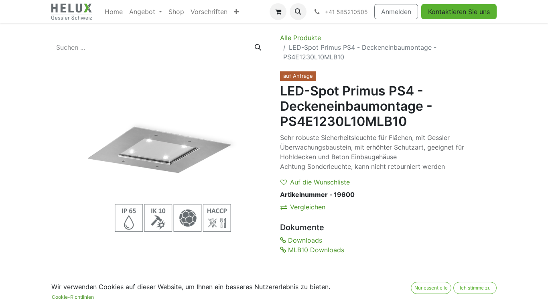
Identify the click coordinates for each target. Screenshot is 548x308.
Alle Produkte (300, 38)
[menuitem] (113, 12)
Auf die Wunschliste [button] (320, 182)
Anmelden (396, 12)
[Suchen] (258, 47)
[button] (298, 11)
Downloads (304, 240)
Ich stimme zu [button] (475, 288)
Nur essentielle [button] (431, 288)
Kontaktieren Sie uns (459, 12)
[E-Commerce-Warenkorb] (278, 11)
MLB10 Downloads (315, 250)
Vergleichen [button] (307, 207)
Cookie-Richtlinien (73, 297)
